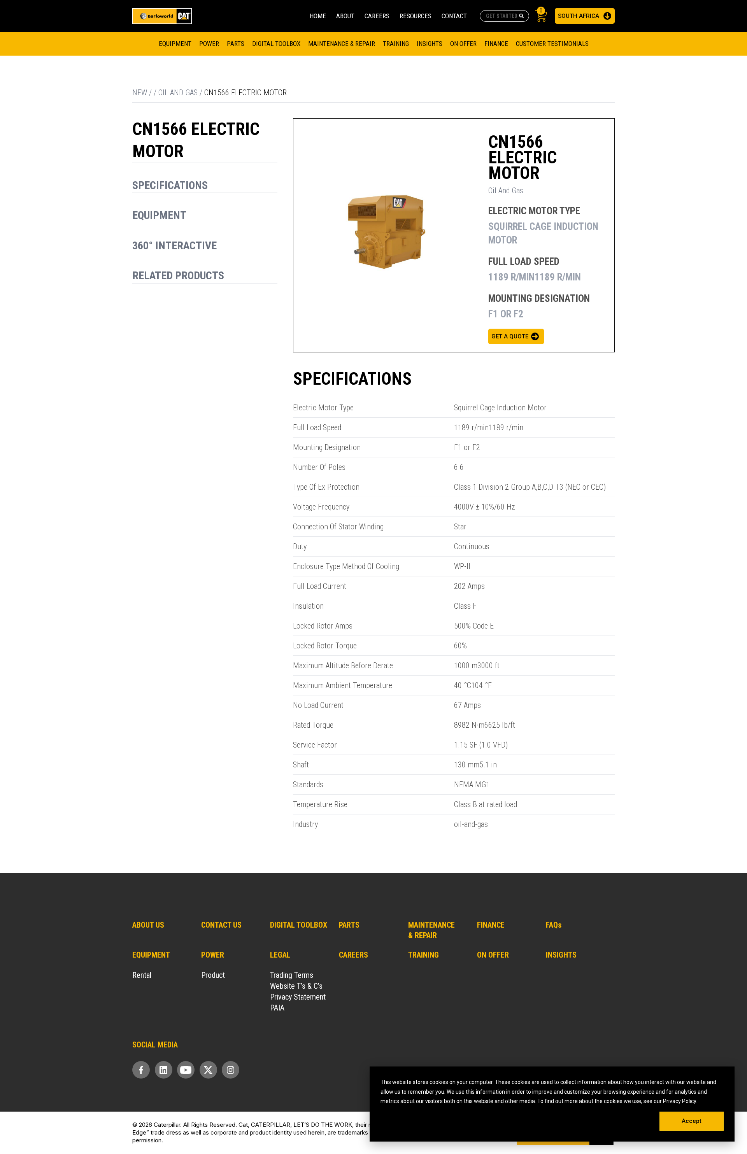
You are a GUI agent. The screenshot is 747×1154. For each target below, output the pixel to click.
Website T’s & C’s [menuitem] (296, 986)
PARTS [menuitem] (349, 925)
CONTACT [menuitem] (454, 16)
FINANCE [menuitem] (496, 43)
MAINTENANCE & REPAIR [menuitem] (341, 43)
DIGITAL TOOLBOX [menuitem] (276, 43)
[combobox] (504, 16)
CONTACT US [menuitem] (221, 925)
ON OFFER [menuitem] (493, 955)
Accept (691, 1120)
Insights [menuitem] (429, 43)
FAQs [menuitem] (554, 925)
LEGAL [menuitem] (280, 955)
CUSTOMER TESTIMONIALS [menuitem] (552, 43)
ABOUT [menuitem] (345, 16)
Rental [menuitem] (141, 975)
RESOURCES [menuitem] (415, 16)
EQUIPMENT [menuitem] (151, 955)
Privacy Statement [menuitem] (298, 997)
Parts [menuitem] (235, 43)
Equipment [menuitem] (175, 43)
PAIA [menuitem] (277, 1007)
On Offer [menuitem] (463, 43)
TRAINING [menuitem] (396, 43)
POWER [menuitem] (212, 955)
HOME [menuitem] (318, 16)
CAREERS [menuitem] (377, 16)
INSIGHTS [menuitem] (561, 955)
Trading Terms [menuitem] (291, 975)
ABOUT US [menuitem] (148, 925)
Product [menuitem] (213, 975)
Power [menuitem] (209, 43)
